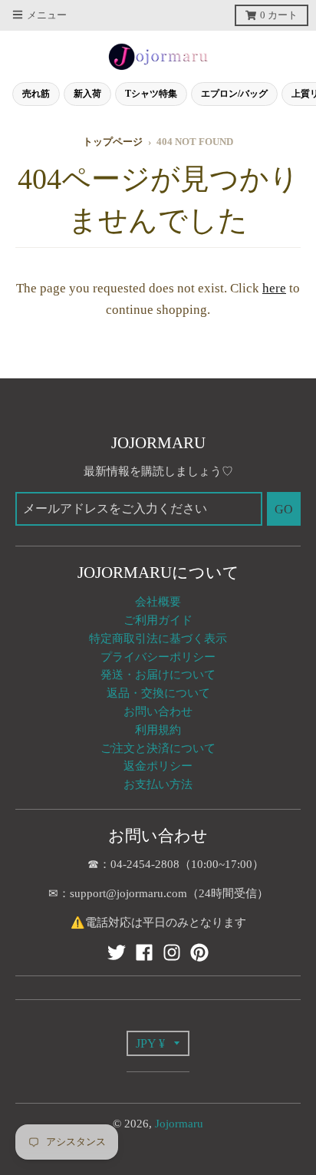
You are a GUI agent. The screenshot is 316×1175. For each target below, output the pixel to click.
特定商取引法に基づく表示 (158, 638)
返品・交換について (158, 693)
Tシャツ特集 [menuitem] (151, 93)
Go (284, 509)
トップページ (113, 142)
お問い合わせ (158, 711)
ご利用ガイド (158, 620)
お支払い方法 (158, 784)
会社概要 (158, 602)
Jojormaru (179, 1123)
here (274, 288)
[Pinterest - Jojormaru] (199, 952)
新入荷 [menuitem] (87, 93)
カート (279, 15)
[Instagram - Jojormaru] (172, 952)
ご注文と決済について (158, 748)
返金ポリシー (158, 766)
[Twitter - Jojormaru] (116, 952)
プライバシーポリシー (158, 657)
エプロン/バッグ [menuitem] (234, 93)
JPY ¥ (150, 1043)
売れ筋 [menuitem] (36, 93)
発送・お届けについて (158, 674)
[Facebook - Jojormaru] (144, 952)
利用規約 (158, 730)
